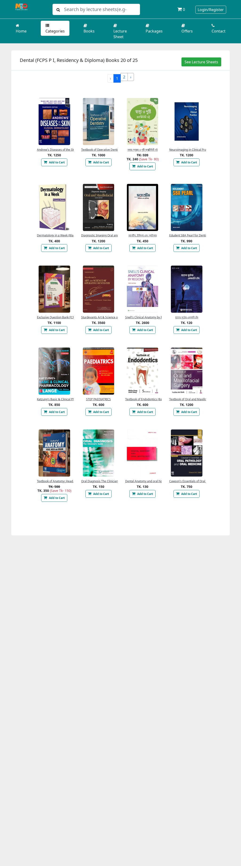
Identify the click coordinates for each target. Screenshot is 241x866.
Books (89, 31)
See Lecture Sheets (201, 62)
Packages (154, 31)
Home (21, 31)
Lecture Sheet (120, 33)
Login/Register (211, 9)
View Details (54, 121)
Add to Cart (56, 162)
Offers (187, 31)
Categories (55, 31)
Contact (218, 31)
